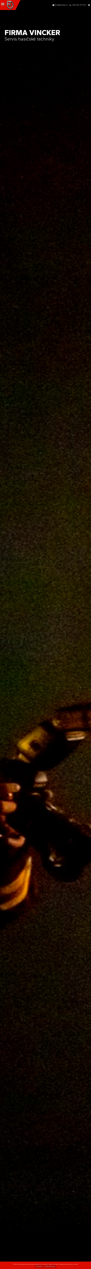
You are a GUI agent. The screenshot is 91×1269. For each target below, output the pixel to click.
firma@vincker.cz (61, 5)
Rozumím (39, 1266)
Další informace (50, 1266)
